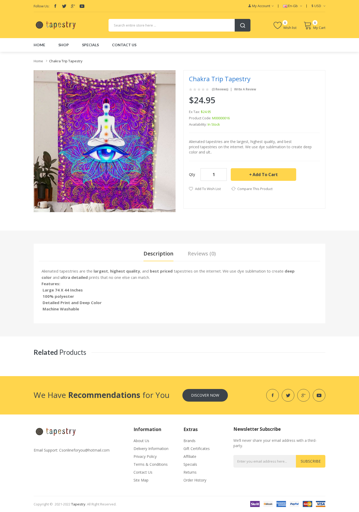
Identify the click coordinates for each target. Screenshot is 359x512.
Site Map (141, 480)
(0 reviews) (220, 89)
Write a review (245, 89)
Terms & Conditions (151, 464)
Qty (192, 174)
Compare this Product (255, 188)
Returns (190, 472)
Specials (190, 464)
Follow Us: (41, 6)
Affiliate (189, 456)
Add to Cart (265, 174)
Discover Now (205, 395)
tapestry (78, 504)
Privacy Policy (145, 456)
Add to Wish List (208, 188)
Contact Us (143, 472)
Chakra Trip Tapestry (66, 61)
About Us (141, 440)
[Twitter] (64, 6)
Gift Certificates (196, 448)
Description (158, 253)
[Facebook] (55, 6)
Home (38, 61)
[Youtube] (82, 6)
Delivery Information (151, 448)
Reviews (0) (202, 253)
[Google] (73, 6)
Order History (194, 480)
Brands (189, 440)
